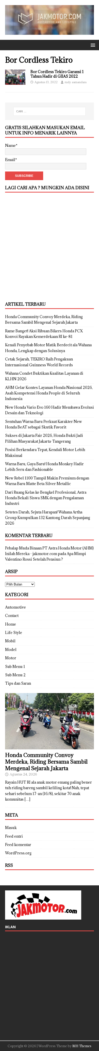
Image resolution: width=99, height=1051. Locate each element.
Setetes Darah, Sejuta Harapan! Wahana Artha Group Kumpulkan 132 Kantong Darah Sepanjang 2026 (47, 518)
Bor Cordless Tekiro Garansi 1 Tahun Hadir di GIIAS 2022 (57, 74)
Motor (10, 658)
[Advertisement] (49, 247)
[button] (92, 44)
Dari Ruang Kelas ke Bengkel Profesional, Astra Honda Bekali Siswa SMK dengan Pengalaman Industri (45, 498)
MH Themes (81, 1046)
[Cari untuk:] (50, 111)
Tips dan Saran (18, 683)
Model (10, 649)
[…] (27, 799)
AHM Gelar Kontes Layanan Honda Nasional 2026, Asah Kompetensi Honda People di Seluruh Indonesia (49, 393)
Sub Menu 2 (15, 675)
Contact (12, 615)
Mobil (10, 641)
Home (10, 624)
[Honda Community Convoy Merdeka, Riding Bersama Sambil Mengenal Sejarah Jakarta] (49, 746)
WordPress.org (18, 853)
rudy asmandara (76, 82)
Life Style (13, 632)
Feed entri (14, 836)
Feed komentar (18, 844)
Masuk (11, 827)
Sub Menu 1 (15, 666)
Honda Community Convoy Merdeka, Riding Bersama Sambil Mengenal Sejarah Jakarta (46, 762)
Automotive (15, 607)
